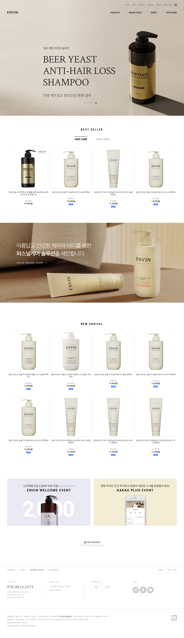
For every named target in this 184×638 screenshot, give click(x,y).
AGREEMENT (54, 570)
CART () (141, 5)
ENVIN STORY (135, 12)
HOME (160, 570)
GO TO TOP (172, 570)
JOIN (134, 5)
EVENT (154, 12)
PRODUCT (115, 12)
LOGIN (127, 5)
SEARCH (167, 5)
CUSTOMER (171, 12)
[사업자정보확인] (66, 616)
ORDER (158, 5)
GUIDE (22, 570)
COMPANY (11, 570)
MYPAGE (150, 5)
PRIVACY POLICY (37, 570)
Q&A (96, 587)
